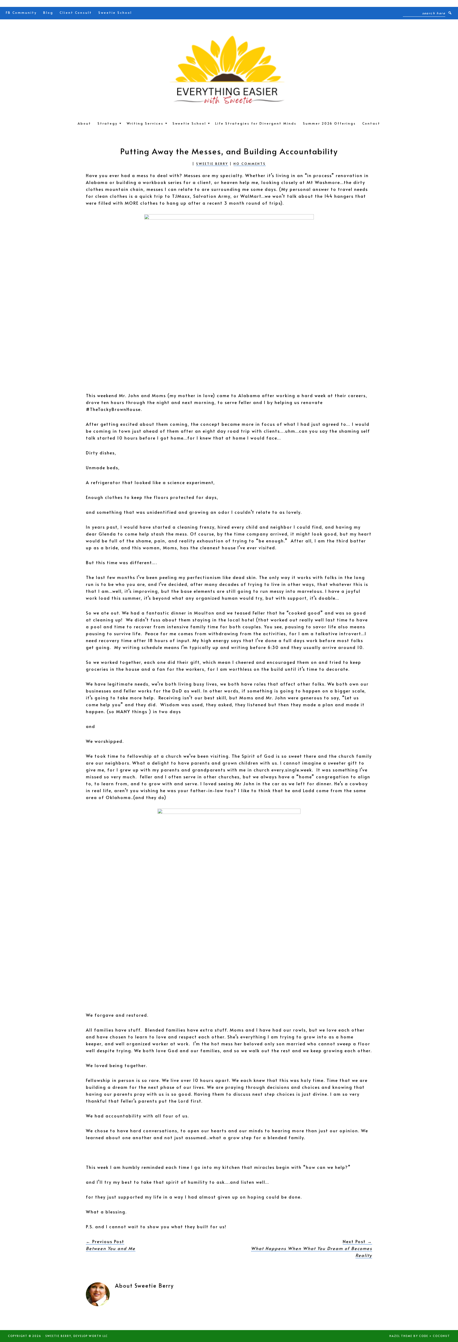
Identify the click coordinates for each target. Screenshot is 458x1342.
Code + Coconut (434, 1336)
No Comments (250, 163)
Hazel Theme (400, 1336)
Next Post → (311, 1248)
